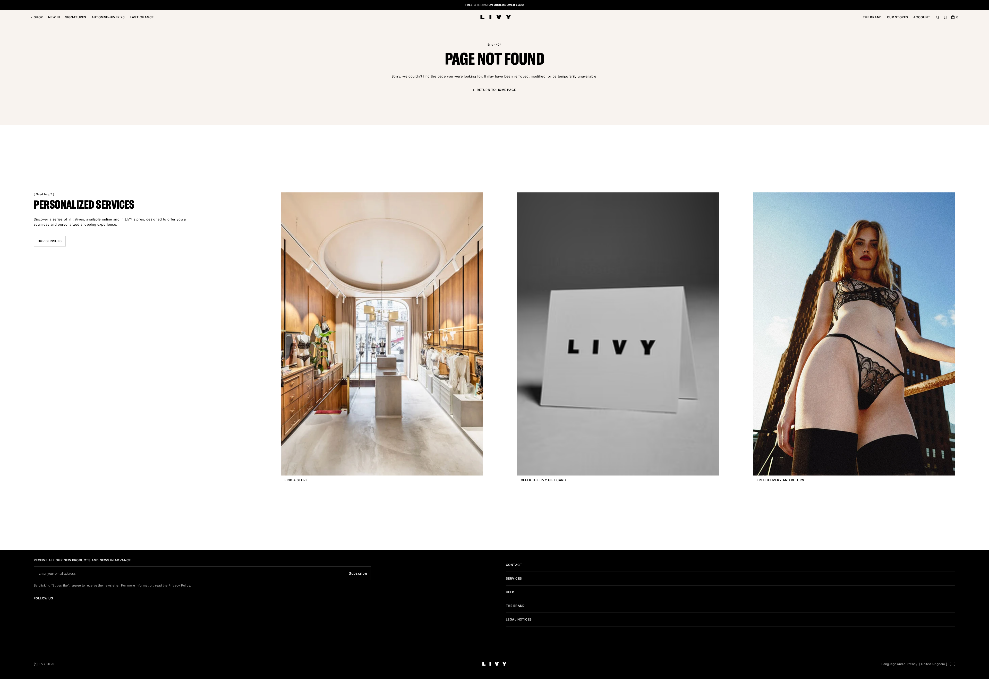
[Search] (937, 17)
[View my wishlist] (945, 17)
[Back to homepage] (495, 17)
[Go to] (35, 606)
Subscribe (358, 573)
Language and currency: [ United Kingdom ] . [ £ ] (918, 664)
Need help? (44, 194)
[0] (953, 17)
